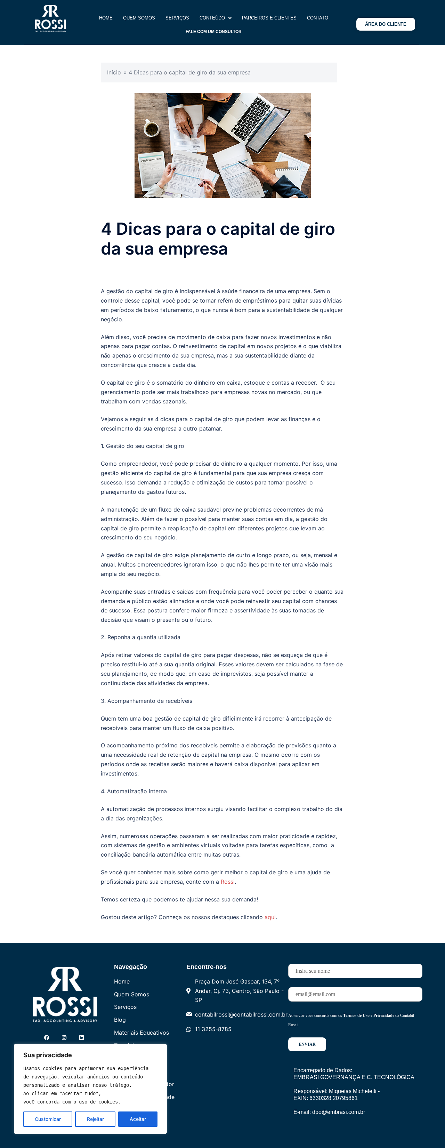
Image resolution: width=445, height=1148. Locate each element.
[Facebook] (46, 1037)
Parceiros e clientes (269, 18)
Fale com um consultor (214, 31)
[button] (215, 17)
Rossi (228, 881)
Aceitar (138, 1119)
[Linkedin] (81, 1037)
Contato (317, 18)
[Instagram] (64, 1037)
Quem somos (139, 18)
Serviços (177, 18)
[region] (90, 1089)
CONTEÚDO (212, 18)
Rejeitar (95, 1119)
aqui (270, 917)
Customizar (48, 1119)
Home (106, 18)
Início (114, 72)
